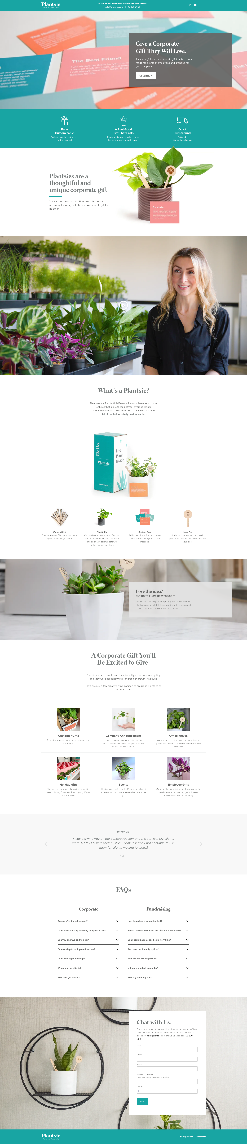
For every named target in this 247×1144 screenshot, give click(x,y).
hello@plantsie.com (113, 6)
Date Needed (142, 1086)
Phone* (140, 1064)
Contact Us (200, 1136)
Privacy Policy (186, 1136)
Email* (139, 1054)
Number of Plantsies (153, 1075)
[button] (204, 3)
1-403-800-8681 (132, 6)
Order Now (145, 75)
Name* (139, 1045)
